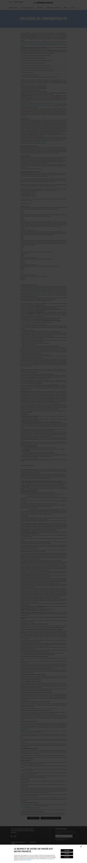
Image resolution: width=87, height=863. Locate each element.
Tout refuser (67, 853)
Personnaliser (67, 856)
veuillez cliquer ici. (27, 860)
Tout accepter (66, 850)
